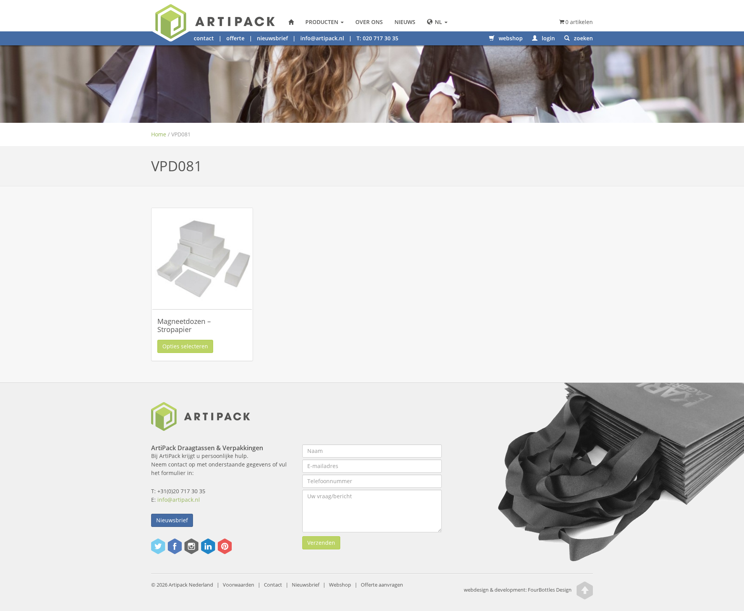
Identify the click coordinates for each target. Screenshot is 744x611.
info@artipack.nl (322, 38)
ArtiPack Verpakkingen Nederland (291, 22)
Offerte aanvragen (382, 585)
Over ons (369, 22)
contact (204, 38)
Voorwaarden (238, 585)
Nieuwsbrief (172, 520)
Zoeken (582, 38)
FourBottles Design (518, 590)
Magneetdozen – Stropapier (184, 325)
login (547, 38)
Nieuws (404, 22)
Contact (273, 585)
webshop (510, 38)
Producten (322, 22)
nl (438, 22)
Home (158, 134)
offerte (235, 38)
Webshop (340, 585)
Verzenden (321, 542)
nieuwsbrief (272, 38)
